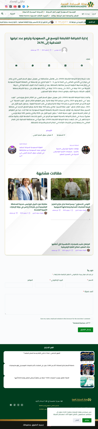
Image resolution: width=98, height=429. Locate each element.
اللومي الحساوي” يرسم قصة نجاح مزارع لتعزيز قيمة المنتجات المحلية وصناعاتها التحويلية (71, 205)
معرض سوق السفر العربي (43, 135)
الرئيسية (72, 12)
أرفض (77, 420)
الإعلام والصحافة (72, 16)
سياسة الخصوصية (79, 323)
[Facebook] (82, 66)
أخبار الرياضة (61, 16)
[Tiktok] (14, 405)
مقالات (53, 16)
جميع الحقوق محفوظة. (33, 425)
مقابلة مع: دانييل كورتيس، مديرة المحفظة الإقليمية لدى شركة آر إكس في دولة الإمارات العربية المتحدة (28, 207)
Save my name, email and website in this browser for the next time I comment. (65, 319)
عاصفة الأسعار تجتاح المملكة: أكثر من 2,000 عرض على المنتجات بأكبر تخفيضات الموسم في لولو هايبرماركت (41, 365)
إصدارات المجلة (86, 14)
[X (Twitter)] (65, 66)
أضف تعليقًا (88, 291)
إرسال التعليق (85, 329)
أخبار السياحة (50, 12)
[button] (2, 14)
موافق (87, 420)
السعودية (61, 135)
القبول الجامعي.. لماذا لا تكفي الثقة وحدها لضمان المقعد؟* (41, 353)
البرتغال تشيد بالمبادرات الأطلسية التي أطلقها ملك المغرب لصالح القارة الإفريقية (71, 245)
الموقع (30, 280)
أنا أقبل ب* (81, 323)
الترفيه (45, 16)
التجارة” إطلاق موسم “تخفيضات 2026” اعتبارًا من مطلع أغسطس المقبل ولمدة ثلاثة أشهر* (41, 377)
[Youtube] (11, 405)
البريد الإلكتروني (56, 280)
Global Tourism (24, 16)
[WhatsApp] (32, 66)
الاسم (90, 280)
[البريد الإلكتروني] (16, 66)
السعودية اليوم (62, 12)
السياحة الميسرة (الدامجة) (33, 12)
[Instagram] (22, 405)
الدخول (94, 14)
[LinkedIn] (49, 66)
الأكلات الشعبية (36, 16)
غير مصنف (33, 50)
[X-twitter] (18, 405)
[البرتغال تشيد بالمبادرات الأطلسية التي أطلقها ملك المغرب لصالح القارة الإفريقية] (70, 229)
